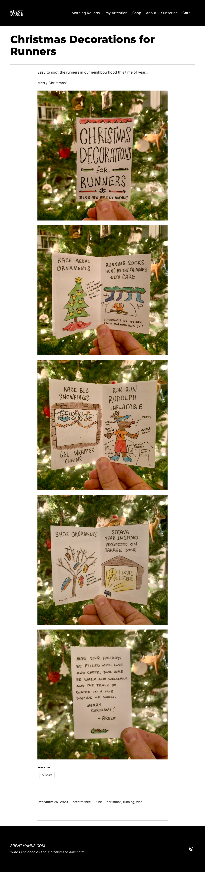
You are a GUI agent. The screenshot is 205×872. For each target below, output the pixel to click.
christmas (114, 802)
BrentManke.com (27, 846)
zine (139, 802)
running (128, 802)
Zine (98, 802)
